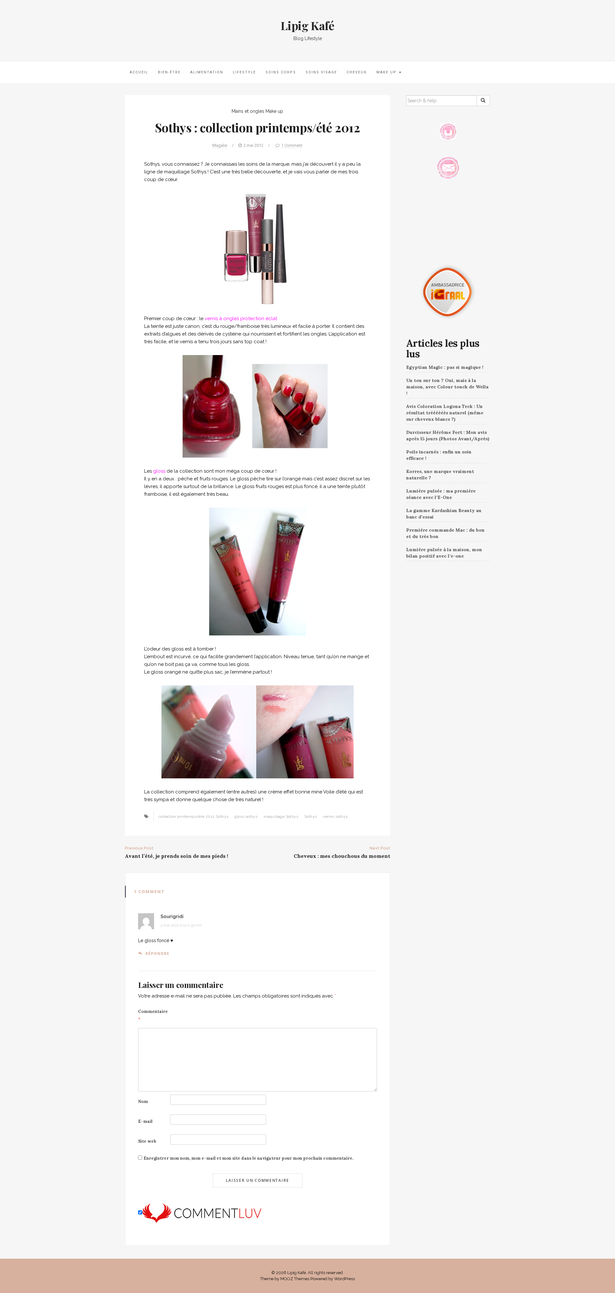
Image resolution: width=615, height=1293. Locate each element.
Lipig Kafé (307, 25)
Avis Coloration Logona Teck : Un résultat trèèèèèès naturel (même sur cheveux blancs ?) (444, 412)
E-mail (145, 1121)
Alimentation (206, 72)
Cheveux (357, 72)
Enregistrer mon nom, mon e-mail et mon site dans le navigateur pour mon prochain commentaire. (248, 1158)
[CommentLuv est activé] (201, 1212)
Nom (143, 1101)
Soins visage (321, 72)
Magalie (219, 145)
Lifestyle (244, 72)
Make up (387, 72)
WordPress (344, 1278)
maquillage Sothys (281, 816)
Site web (147, 1141)
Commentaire (153, 1015)
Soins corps (281, 72)
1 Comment (291, 145)
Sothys (310, 816)
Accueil (139, 72)
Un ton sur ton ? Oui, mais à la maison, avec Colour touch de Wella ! (447, 386)
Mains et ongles (248, 111)
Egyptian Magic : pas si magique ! (444, 367)
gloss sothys (246, 816)
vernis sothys (335, 816)
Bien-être (169, 72)
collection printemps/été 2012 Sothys (193, 816)
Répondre (157, 953)
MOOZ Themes (294, 1278)
